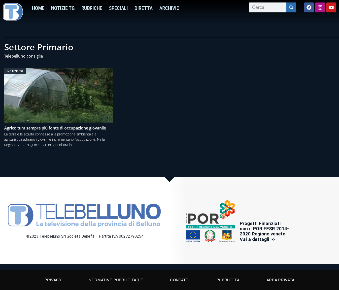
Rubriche (91, 8)
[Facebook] (309, 7)
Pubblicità (228, 280)
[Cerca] (291, 7)
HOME (38, 8)
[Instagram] (320, 7)
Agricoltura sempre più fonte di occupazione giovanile (55, 128)
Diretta (144, 8)
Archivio (169, 8)
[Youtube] (331, 7)
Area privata (281, 280)
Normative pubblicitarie (116, 280)
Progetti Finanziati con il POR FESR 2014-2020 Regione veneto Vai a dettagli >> (264, 231)
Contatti (180, 280)
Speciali (118, 8)
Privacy (53, 280)
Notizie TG (63, 8)
